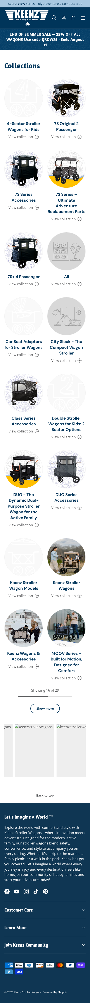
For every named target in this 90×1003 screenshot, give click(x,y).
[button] (73, 18)
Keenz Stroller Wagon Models (23, 585)
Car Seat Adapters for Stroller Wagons (24, 344)
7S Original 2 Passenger (66, 126)
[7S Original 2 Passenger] (66, 98)
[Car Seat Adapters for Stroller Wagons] (24, 316)
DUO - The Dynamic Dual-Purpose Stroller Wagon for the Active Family (24, 506)
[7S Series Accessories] (24, 169)
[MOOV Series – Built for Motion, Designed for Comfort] (66, 628)
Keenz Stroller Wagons (66, 585)
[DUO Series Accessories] (66, 469)
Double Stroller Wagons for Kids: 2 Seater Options (66, 423)
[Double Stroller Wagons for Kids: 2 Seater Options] (66, 393)
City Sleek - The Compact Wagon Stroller (66, 347)
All (66, 276)
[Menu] (83, 18)
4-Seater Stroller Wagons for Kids (23, 126)
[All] (66, 251)
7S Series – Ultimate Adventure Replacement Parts (66, 203)
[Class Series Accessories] (24, 393)
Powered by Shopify (55, 992)
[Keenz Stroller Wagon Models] (24, 557)
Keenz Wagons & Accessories (23, 656)
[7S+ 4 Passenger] (24, 251)
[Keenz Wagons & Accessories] (24, 628)
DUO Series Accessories (66, 497)
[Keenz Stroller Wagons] (66, 557)
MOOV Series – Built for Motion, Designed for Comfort (66, 662)
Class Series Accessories (24, 421)
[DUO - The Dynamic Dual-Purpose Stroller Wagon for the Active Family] (24, 469)
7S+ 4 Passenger (24, 276)
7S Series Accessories (24, 197)
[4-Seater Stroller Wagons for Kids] (24, 98)
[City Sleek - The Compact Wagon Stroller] (66, 316)
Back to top (45, 795)
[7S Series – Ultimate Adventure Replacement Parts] (66, 169)
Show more (45, 708)
